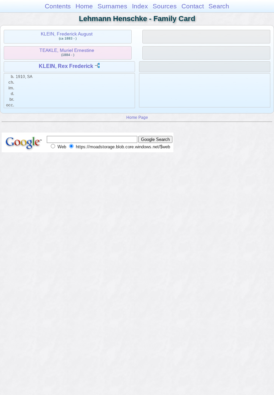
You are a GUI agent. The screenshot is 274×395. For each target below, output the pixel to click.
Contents (58, 6)
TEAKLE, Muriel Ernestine (66, 50)
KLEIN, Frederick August (67, 33)
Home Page (137, 117)
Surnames (112, 6)
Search (219, 6)
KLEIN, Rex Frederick (66, 66)
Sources (165, 6)
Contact (192, 6)
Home (84, 6)
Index (140, 6)
